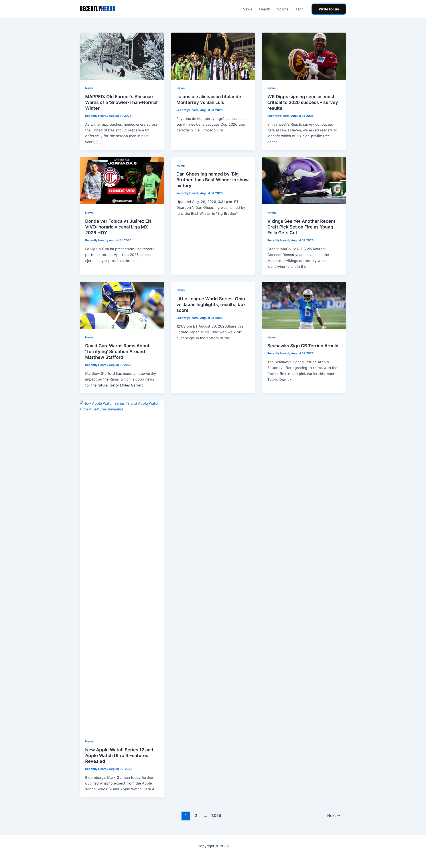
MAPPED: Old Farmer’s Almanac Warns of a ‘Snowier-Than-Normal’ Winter (121, 102)
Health (264, 9)
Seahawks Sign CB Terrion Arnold (303, 345)
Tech (300, 9)
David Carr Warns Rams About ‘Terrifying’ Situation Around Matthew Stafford (117, 351)
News (247, 9)
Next (333, 815)
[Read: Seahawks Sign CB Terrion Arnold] (304, 305)
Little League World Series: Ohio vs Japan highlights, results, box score (211, 304)
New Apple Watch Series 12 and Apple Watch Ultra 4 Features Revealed (119, 755)
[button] (329, 9)
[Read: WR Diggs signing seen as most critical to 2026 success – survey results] (304, 56)
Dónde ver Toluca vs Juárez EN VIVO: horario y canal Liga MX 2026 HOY (118, 227)
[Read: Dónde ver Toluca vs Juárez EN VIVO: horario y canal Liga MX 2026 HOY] (122, 180)
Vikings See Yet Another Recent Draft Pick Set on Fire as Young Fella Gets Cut (301, 227)
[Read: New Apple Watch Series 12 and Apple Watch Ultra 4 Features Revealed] (122, 566)
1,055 (215, 815)
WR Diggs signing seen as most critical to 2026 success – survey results (302, 102)
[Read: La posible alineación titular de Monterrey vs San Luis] (213, 56)
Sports (282, 9)
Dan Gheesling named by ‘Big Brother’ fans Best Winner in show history (212, 179)
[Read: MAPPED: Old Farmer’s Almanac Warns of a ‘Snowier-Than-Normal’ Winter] (122, 56)
